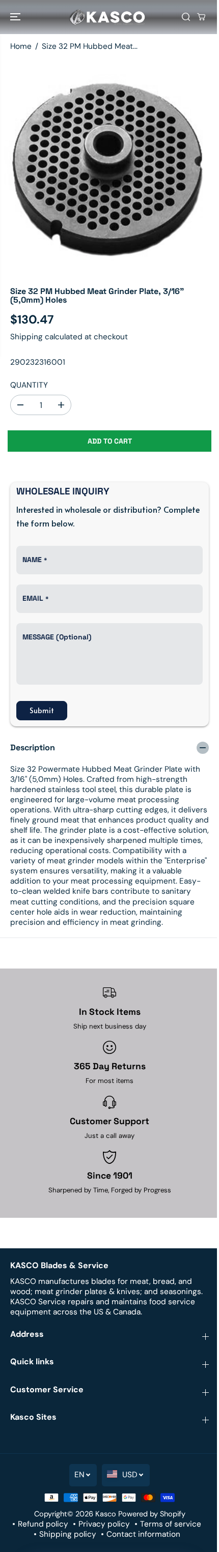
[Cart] (201, 16)
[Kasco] (107, 17)
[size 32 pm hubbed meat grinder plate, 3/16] (109, 167)
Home (21, 46)
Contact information (143, 1534)
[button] (16, 17)
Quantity (29, 385)
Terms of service (170, 1524)
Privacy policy (104, 1524)
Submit (42, 710)
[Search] (186, 16)
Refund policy (43, 1524)
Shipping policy (67, 1534)
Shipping (26, 337)
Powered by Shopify (151, 1514)
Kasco (105, 1514)
